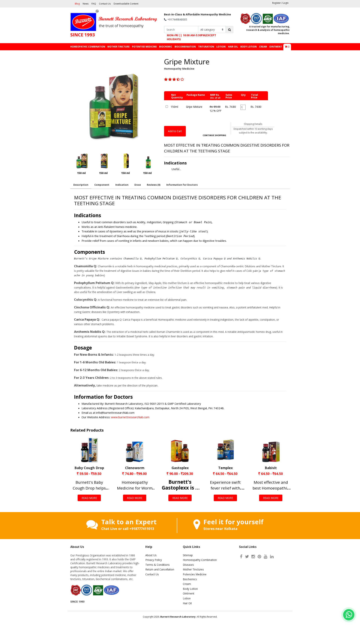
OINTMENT (275, 46)
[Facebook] (241, 556)
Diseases (188, 564)
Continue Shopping (214, 135)
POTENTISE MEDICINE (144, 46)
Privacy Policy (153, 560)
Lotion (187, 598)
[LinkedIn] (272, 556)
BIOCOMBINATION (185, 46)
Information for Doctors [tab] (182, 184)
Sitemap (188, 555)
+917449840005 (177, 19)
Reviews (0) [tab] (153, 184)
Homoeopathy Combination (200, 560)
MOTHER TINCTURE (118, 46)
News (85, 3)
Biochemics (190, 579)
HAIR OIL (233, 46)
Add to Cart (175, 131)
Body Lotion (190, 589)
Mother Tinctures (193, 569)
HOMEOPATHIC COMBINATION (87, 46)
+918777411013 (141, 528)
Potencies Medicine (194, 574)
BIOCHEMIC (165, 46)
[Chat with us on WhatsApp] (348, 614)
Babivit (271, 468)
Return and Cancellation (159, 569)
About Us (151, 555)
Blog (77, 3)
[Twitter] (247, 556)
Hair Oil (187, 603)
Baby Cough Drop (89, 468)
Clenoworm (134, 468)
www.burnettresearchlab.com (129, 417)
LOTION (221, 46)
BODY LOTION (248, 46)
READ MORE (89, 498)
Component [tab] (101, 184)
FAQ (94, 3)
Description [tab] (80, 184)
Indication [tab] (121, 184)
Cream (187, 584)
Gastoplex (180, 468)
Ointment (188, 593)
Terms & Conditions (157, 564)
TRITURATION (206, 46)
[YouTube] (265, 556)
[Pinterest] (259, 556)
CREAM (263, 46)
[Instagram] (253, 556)
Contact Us (105, 3)
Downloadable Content (126, 3)
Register (276, 3)
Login (286, 3)
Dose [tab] (137, 184)
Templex (225, 468)
